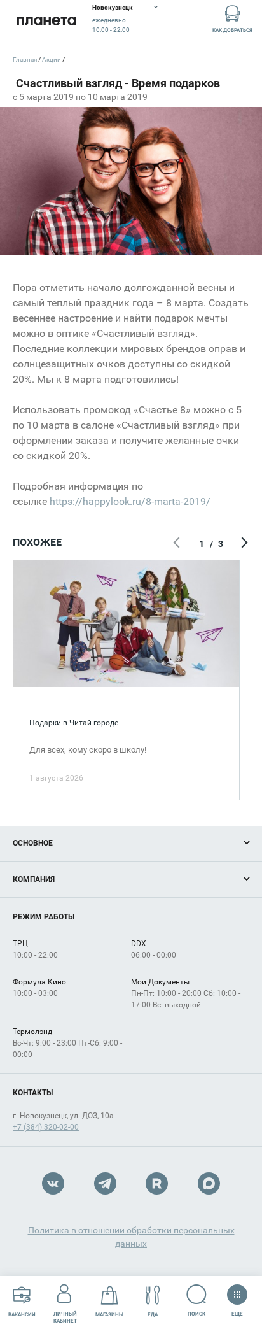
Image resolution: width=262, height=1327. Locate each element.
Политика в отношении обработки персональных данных (131, 1237)
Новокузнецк (112, 7)
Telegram (105, 1183)
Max (209, 1183)
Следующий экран (243, 544)
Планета (46, 20)
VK (53, 1183)
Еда (153, 1314)
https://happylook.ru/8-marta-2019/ (130, 501)
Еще (237, 1311)
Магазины (109, 1314)
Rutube (157, 1183)
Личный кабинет (65, 1317)
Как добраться (232, 30)
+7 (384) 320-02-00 (46, 1127)
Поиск (196, 1314)
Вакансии (22, 1314)
